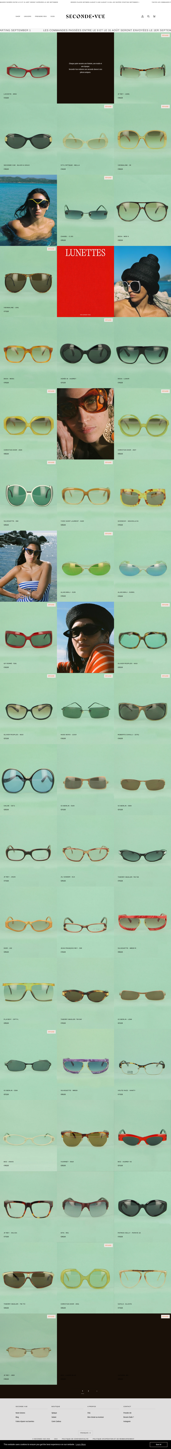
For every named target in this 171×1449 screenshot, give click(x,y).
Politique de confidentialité (75, 1439)
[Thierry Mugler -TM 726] (142, 850)
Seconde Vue (40, 1439)
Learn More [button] (81, 1444)
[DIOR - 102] (28, 922)
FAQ (89, 1413)
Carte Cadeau (56, 1421)
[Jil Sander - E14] (85, 850)
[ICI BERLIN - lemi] (142, 993)
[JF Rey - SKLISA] (28, 1206)
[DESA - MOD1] (28, 352)
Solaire (54, 1417)
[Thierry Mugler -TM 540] (85, 993)
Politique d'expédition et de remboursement (113, 1439)
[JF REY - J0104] (28, 850)
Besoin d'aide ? (128, 1417)
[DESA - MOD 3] (142, 210)
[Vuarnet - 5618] (85, 1135)
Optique (54, 1413)
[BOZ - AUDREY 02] (142, 1135)
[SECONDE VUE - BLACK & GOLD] (28, 139)
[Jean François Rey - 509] (85, 922)
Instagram (127, 1421)
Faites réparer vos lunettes (25, 1421)
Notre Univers (20, 1413)
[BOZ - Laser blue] (85, 1349)
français (84, 1433)
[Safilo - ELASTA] (142, 1277)
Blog (17, 1417)
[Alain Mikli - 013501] (142, 566)
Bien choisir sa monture (96, 1417)
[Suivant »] (97, 1391)
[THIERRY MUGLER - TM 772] (28, 1277)
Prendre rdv (127, 1413)
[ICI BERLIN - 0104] (85, 779)
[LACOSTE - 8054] (28, 68)
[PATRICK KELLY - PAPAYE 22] (142, 1206)
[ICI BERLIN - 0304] (142, 779)
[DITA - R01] (85, 1206)
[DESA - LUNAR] (142, 352)
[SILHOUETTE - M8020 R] (142, 922)
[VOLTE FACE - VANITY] (142, 1064)
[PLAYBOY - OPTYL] (28, 993)
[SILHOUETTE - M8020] (85, 1064)
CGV (56, 1439)
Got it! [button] (158, 1444)
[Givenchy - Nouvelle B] (142, 495)
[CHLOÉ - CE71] (28, 779)
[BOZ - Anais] (28, 1135)
